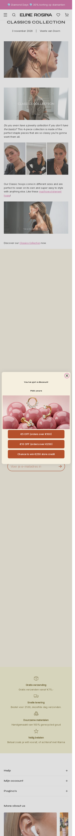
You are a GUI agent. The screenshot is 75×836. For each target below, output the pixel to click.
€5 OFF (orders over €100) (36, 434)
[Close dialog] (66, 375)
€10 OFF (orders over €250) (36, 444)
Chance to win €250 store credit (36, 454)
